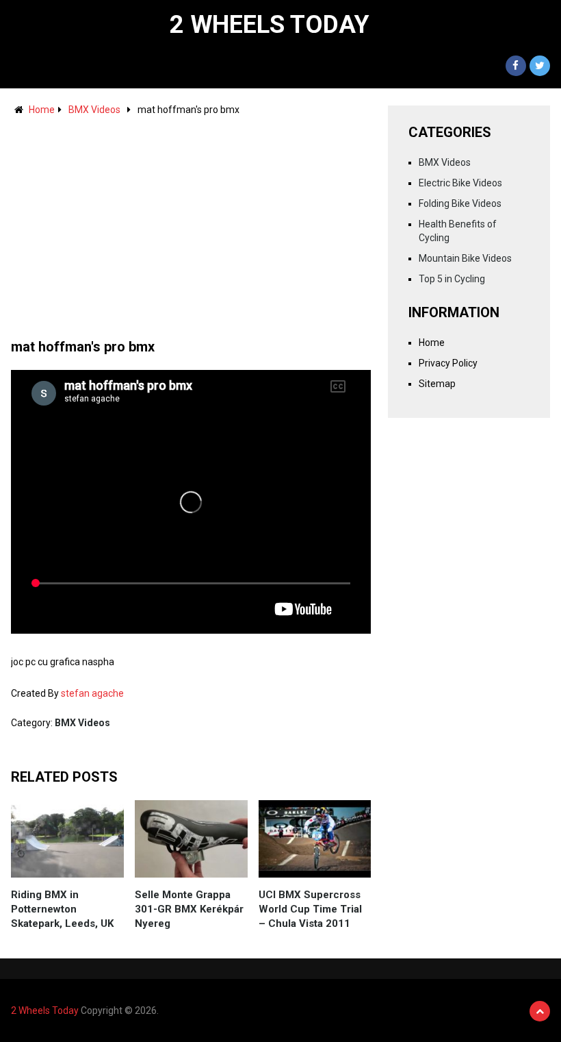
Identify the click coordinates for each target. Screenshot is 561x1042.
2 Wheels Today (269, 24)
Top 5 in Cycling (452, 278)
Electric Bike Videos (460, 182)
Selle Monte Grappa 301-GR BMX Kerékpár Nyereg (189, 909)
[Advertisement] (191, 221)
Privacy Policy (448, 363)
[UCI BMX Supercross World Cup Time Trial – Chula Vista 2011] (315, 839)
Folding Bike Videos (460, 203)
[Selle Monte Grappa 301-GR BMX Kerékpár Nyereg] (191, 839)
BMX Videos (94, 109)
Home (42, 109)
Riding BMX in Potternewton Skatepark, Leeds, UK (62, 909)
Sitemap (437, 383)
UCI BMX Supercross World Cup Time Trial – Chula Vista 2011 (310, 909)
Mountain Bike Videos (465, 258)
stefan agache (92, 693)
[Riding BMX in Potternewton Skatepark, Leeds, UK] (67, 839)
